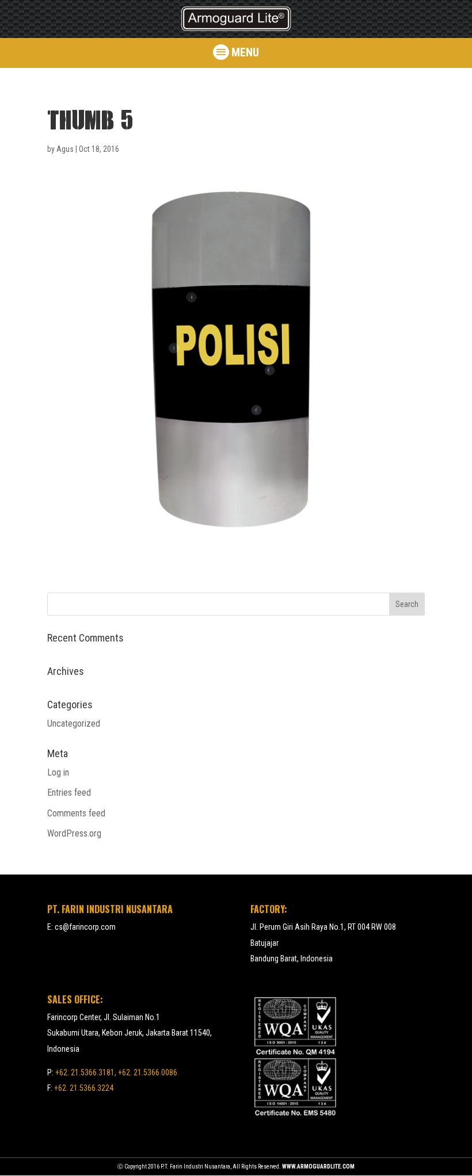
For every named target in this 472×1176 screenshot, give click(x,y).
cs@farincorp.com (85, 926)
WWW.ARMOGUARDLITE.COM (318, 1166)
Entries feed (69, 792)
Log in (58, 772)
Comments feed (76, 813)
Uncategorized (73, 723)
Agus (65, 149)
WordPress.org (74, 833)
